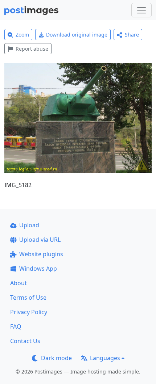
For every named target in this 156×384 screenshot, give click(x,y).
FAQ (15, 326)
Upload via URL (40, 240)
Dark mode (56, 358)
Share (132, 34)
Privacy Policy (28, 312)
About (18, 283)
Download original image (76, 34)
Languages (105, 358)
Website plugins (41, 254)
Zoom (22, 34)
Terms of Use (28, 297)
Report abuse (32, 48)
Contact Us (25, 341)
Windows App (38, 269)
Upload (29, 225)
